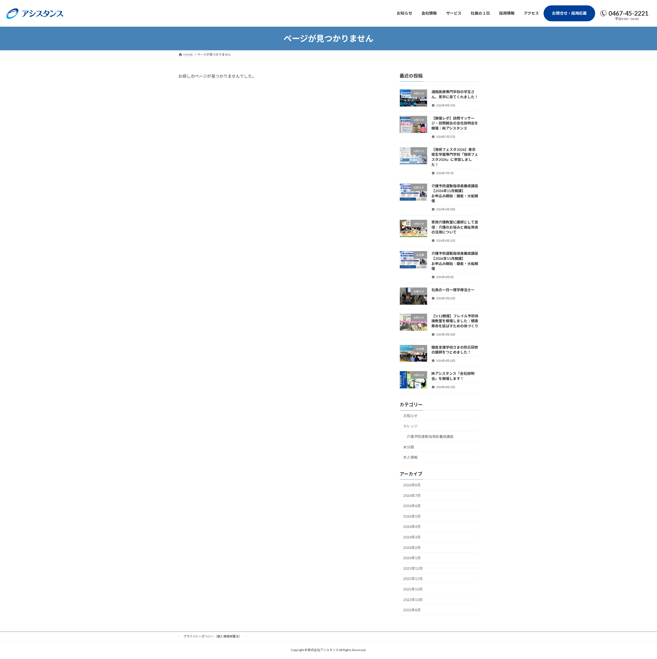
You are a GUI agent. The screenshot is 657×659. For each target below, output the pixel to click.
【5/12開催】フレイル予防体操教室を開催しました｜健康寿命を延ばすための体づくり (454, 321)
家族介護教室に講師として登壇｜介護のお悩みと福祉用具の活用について (454, 227)
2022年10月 (413, 599)
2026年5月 (412, 516)
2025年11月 (413, 579)
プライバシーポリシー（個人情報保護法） (212, 636)
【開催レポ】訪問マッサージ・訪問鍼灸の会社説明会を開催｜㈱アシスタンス (454, 123)
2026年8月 (412, 485)
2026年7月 (412, 495)
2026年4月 (412, 527)
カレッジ (410, 426)
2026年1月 (412, 558)
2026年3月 (412, 537)
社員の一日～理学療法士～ (453, 290)
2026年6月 (412, 506)
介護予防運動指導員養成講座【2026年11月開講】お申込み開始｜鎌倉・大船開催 (454, 193)
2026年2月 (412, 547)
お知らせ (410, 416)
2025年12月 (413, 568)
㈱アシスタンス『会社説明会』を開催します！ (452, 376)
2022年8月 (412, 610)
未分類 (408, 447)
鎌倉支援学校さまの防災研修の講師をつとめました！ (454, 350)
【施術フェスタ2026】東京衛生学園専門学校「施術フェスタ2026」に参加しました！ (454, 157)
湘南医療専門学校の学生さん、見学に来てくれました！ (454, 94)
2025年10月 (413, 589)
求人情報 (410, 457)
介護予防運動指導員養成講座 (430, 436)
